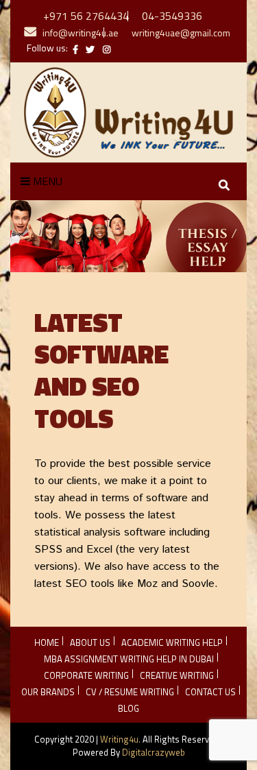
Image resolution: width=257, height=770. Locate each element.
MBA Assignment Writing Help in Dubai (129, 659)
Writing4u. (120, 739)
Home (46, 642)
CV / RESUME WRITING (130, 692)
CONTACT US (210, 692)
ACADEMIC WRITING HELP (172, 642)
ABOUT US (90, 642)
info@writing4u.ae (80, 32)
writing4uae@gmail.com (181, 32)
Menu (46, 181)
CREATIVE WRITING (177, 675)
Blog (128, 708)
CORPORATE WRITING (86, 675)
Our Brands (48, 692)
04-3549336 (172, 16)
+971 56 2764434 (86, 16)
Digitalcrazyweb (153, 752)
